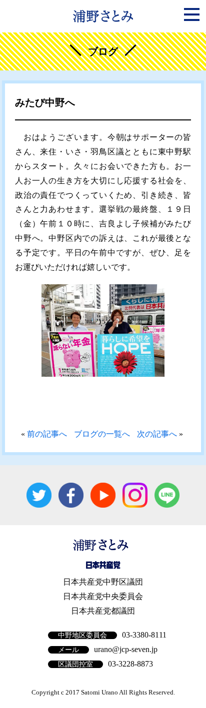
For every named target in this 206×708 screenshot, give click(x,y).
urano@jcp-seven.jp (126, 649)
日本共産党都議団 (103, 611)
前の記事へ (47, 434)
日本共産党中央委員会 (103, 596)
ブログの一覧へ (102, 434)
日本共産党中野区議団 (103, 582)
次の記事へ (157, 434)
